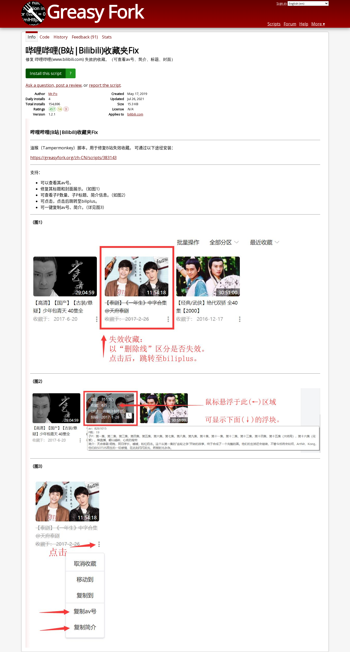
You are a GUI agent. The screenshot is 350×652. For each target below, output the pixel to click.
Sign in (281, 3)
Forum (290, 24)
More (316, 24)
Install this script (45, 73)
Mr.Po (52, 93)
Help (303, 24)
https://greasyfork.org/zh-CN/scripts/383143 (73, 157)
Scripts (274, 24)
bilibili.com (135, 114)
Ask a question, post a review (53, 85)
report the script (105, 85)
